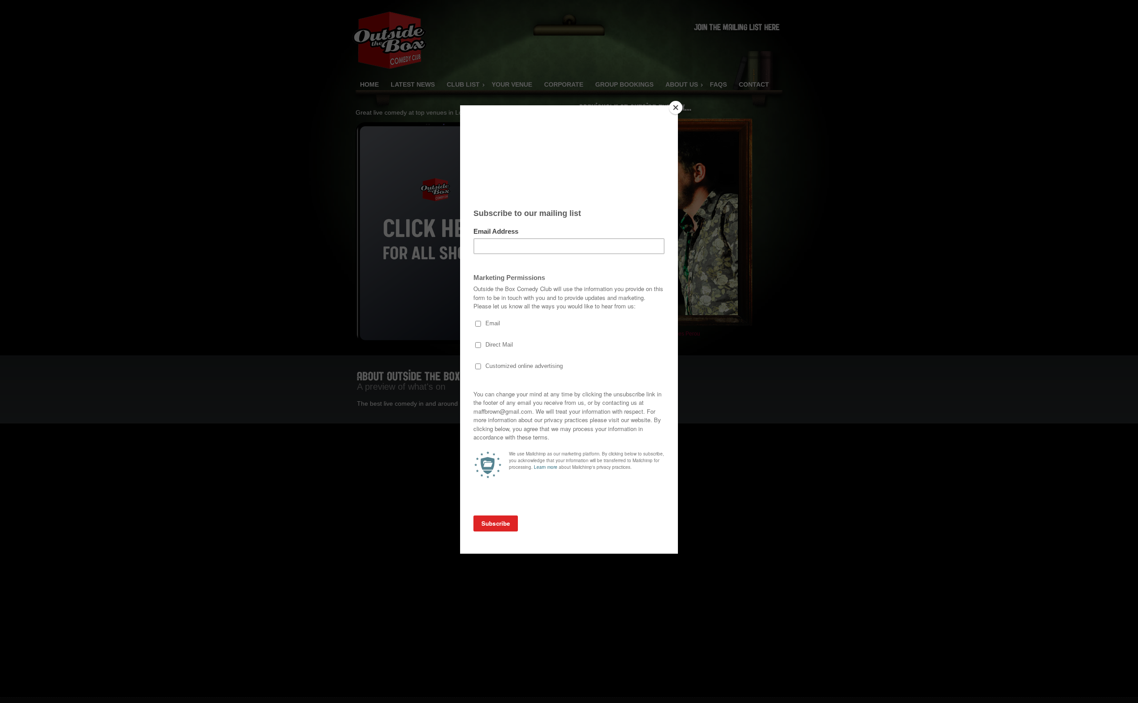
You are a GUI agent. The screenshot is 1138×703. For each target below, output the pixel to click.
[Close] (675, 107)
